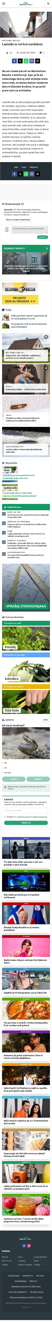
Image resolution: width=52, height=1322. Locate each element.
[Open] (6, 3)
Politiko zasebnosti (39, 817)
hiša (16, 167)
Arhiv (46, 720)
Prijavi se (42, 237)
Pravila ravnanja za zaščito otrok (26, 1297)
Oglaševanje (13, 1276)
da (6, 763)
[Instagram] (29, 1246)
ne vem (8, 772)
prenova (34, 167)
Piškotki (33, 1281)
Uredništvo (27, 1276)
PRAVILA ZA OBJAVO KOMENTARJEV (18, 220)
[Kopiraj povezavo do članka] (37, 61)
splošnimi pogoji (23, 817)
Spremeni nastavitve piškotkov (26, 1286)
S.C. (11, 52)
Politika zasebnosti (18, 1292)
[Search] (48, 3)
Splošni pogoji (36, 1292)
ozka (24, 167)
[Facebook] (14, 61)
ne (6, 768)
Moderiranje (21, 1281)
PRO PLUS (40, 1276)
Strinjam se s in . (27, 817)
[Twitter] (20, 61)
